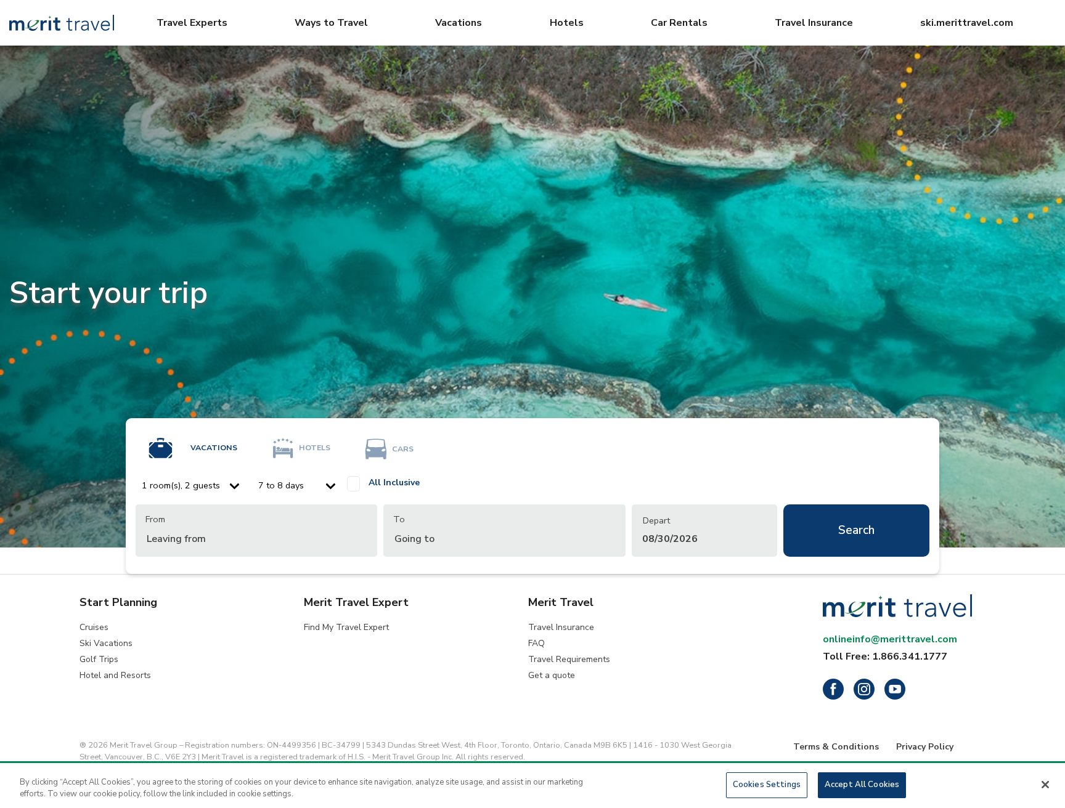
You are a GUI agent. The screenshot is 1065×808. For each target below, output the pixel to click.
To (399, 519)
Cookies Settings (767, 784)
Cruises (94, 627)
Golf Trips (99, 659)
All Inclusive (394, 482)
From (155, 519)
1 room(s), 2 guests (181, 485)
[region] (532, 786)
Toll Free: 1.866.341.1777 (885, 656)
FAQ (536, 643)
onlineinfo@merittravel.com (890, 639)
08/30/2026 (670, 530)
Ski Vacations (106, 643)
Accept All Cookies (862, 784)
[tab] (189, 440)
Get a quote (551, 675)
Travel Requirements (569, 659)
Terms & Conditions (836, 747)
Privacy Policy (924, 747)
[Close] (1045, 784)
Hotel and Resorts (115, 675)
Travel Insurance (561, 627)
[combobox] (256, 530)
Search (856, 530)
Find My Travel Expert (346, 627)
